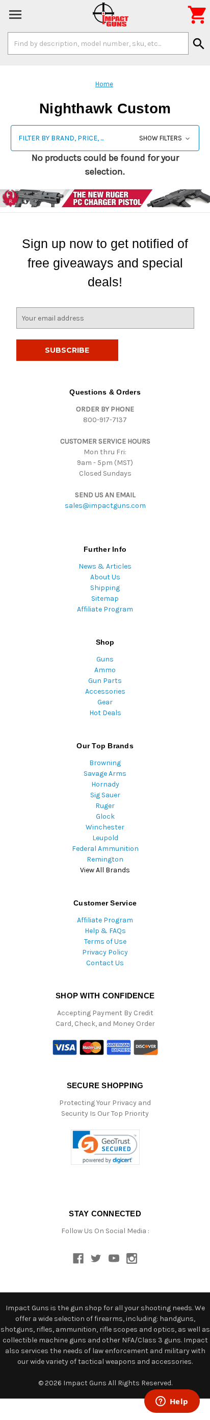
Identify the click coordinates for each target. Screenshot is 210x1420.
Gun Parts (105, 680)
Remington (105, 859)
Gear (105, 702)
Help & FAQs (105, 930)
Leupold (105, 838)
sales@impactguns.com (105, 505)
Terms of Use (105, 941)
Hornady (105, 784)
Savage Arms (105, 773)
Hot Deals (105, 712)
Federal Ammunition (105, 848)
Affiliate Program (105, 609)
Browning (105, 762)
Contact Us (105, 963)
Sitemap (105, 598)
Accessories (105, 691)
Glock (105, 816)
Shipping (105, 587)
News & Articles (105, 566)
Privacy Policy (105, 952)
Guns (105, 659)
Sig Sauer (105, 795)
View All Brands (105, 870)
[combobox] (98, 43)
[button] (105, 138)
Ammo (105, 670)
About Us (105, 577)
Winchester (105, 827)
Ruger (105, 805)
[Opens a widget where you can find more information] (172, 1402)
